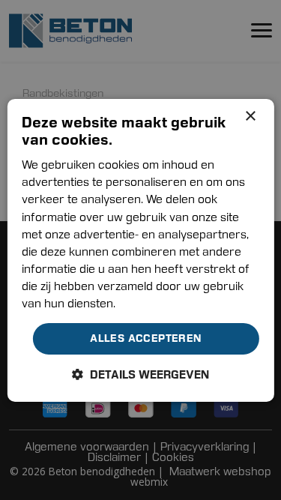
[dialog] (140, 249)
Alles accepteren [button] (145, 338)
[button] (140, 374)
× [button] (250, 115)
